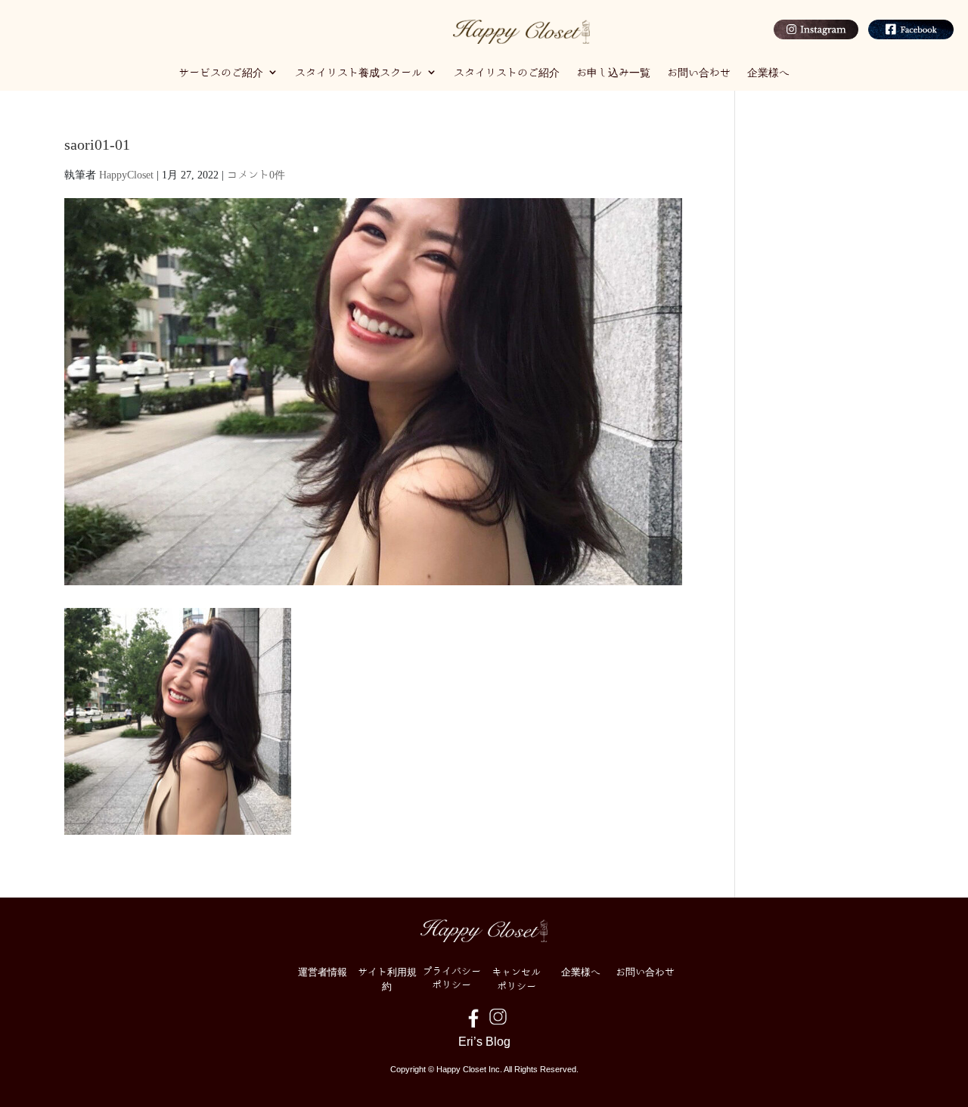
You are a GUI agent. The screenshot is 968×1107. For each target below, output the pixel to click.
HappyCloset (126, 174)
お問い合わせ (699, 72)
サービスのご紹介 (220, 72)
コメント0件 (256, 174)
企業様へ (768, 72)
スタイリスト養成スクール (358, 72)
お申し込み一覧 (613, 72)
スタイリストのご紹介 (507, 72)
